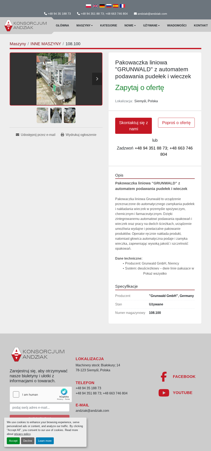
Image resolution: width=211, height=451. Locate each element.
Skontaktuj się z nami (133, 125)
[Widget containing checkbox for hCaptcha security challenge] (41, 394)
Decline (27, 440)
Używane (150, 25)
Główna (62, 25)
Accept (13, 440)
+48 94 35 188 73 (59, 13)
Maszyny (83, 25)
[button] (84, 25)
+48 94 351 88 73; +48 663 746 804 (104, 13)
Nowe (128, 25)
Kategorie (108, 25)
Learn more (45, 440)
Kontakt (201, 25)
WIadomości (176, 25)
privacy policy (22, 434)
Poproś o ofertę (176, 122)
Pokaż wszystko (155, 273)
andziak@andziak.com (152, 13)
